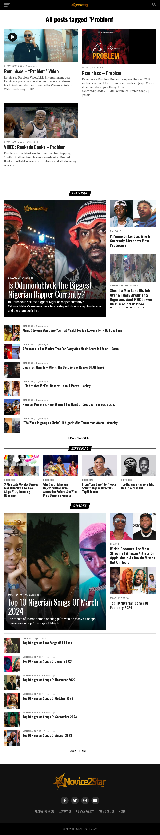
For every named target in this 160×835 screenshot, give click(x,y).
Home (122, 811)
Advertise (65, 811)
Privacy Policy (85, 811)
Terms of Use (106, 811)
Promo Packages (45, 811)
